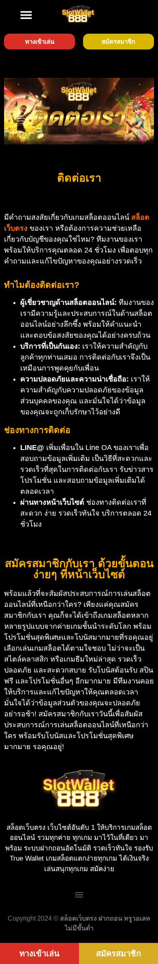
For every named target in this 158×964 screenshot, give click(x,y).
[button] (26, 14)
